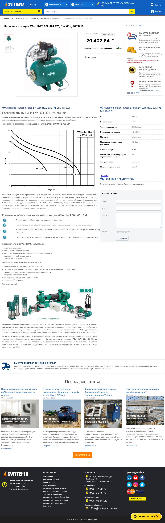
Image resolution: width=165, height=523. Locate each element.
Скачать (104, 176)
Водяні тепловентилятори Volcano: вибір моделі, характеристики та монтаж (19, 392)
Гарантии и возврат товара (54, 488)
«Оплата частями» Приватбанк (56, 497)
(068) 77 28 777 (98, 488)
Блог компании (49, 485)
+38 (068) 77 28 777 (110, 3)
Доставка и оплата (51, 479)
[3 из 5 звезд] (123, 231)
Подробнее (6, 448)
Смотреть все (82, 455)
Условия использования (53, 494)
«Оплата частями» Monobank (55, 500)
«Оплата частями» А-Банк (54, 503)
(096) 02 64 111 (98, 500)
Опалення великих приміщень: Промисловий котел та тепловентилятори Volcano (100, 392)
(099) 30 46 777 (98, 492)
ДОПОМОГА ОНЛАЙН (148, 516)
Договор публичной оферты (55, 491)
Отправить (122, 238)
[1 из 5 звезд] (117, 231)
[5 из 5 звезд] (128, 231)
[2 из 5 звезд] (120, 231)
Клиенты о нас (49, 482)
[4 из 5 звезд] (125, 231)
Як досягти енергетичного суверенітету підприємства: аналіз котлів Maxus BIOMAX (61, 392)
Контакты (47, 506)
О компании (48, 476)
